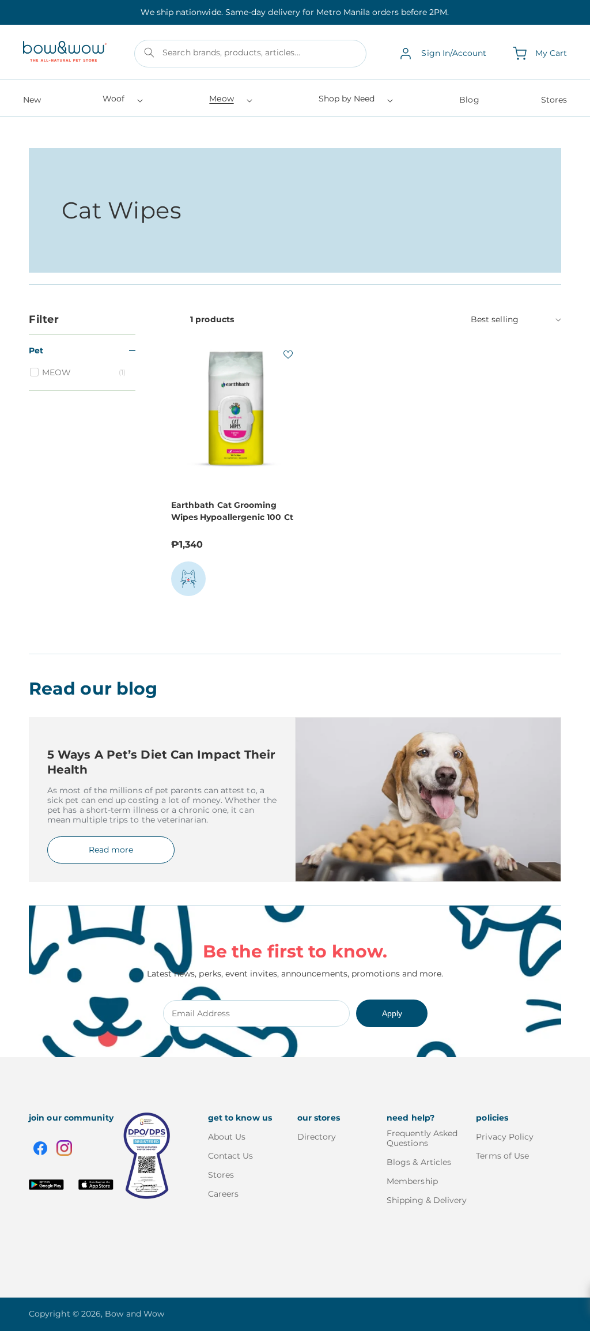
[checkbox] (84, 372)
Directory (316, 1137)
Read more (111, 849)
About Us (227, 1137)
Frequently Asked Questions (422, 1138)
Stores (221, 1175)
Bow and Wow (134, 1314)
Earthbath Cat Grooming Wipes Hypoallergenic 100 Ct (232, 511)
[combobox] (250, 53)
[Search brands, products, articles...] (149, 52)
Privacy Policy (505, 1137)
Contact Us (231, 1156)
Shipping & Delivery (427, 1200)
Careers (223, 1194)
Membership (412, 1181)
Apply (392, 1013)
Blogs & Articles (419, 1162)
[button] (122, 102)
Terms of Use (502, 1156)
